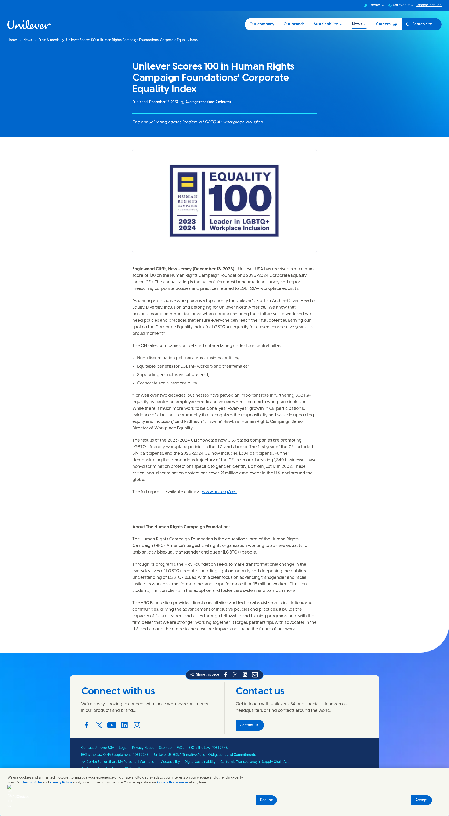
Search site (422, 24)
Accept (421, 800)
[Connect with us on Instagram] (137, 725)
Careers (389, 26)
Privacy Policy (61, 782)
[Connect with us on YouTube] (111, 725)
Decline (266, 800)
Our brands (294, 24)
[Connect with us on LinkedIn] (124, 725)
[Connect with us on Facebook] (86, 725)
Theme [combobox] (374, 5)
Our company (262, 24)
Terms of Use (32, 782)
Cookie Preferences (172, 782)
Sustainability (326, 24)
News (357, 24)
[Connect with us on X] (99, 725)
